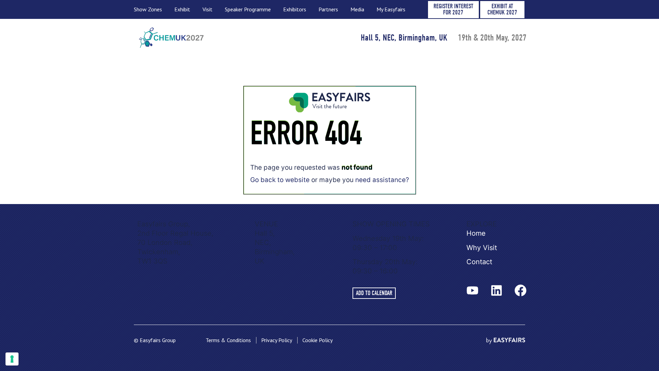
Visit (207, 9)
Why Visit (481, 248)
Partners (328, 9)
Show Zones (148, 9)
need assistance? (382, 180)
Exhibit (182, 9)
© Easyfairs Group (155, 340)
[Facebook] (520, 290)
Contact (479, 262)
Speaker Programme (248, 9)
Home (476, 233)
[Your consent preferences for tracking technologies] (12, 359)
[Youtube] (472, 290)
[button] (453, 9)
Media (357, 9)
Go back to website (280, 180)
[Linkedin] (496, 290)
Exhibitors (294, 9)
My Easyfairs (391, 9)
